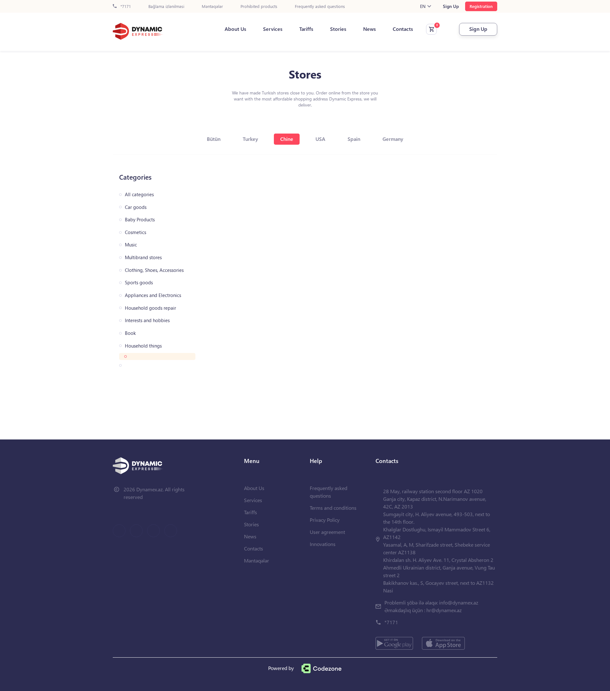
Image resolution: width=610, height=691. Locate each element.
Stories (338, 29)
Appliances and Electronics (153, 295)
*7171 (125, 6)
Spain (354, 138)
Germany (393, 138)
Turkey (250, 138)
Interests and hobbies (147, 320)
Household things (143, 346)
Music (131, 245)
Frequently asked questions (320, 6)
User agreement (327, 532)
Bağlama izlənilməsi (166, 6)
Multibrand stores (143, 257)
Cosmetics (135, 232)
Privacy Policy (325, 519)
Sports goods (139, 283)
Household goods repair (150, 308)
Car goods (135, 207)
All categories (139, 194)
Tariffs (306, 29)
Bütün (213, 138)
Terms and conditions (333, 507)
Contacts (403, 29)
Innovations (323, 544)
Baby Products (140, 220)
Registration (481, 6)
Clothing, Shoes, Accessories (154, 270)
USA (320, 138)
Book (130, 333)
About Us (235, 29)
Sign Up (451, 6)
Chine (286, 138)
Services (272, 29)
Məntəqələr (212, 6)
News (369, 29)
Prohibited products (259, 6)
